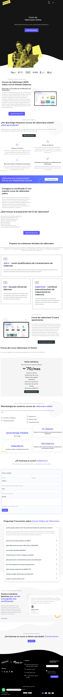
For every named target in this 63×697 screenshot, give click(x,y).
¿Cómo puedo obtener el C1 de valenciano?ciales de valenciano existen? (29, 528)
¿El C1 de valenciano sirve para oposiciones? (20, 564)
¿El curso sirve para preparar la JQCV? (18, 541)
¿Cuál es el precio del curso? (15, 579)
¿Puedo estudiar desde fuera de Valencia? (19, 574)
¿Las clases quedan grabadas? (16, 550)
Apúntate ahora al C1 (16, 113)
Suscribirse (54, 676)
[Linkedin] (7, 671)
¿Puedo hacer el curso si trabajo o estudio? (20, 555)
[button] (31, 30)
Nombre (3, 478)
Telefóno (4, 480)
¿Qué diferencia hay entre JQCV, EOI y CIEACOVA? (22, 545)
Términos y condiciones (19, 689)
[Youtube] (12, 671)
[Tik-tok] (9, 671)
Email (3, 488)
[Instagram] (4, 671)
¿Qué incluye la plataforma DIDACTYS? (18, 569)
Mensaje (4, 496)
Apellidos (34, 478)
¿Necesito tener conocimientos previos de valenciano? (23, 560)
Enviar (5, 510)
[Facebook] (2, 671)
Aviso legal (9, 689)
